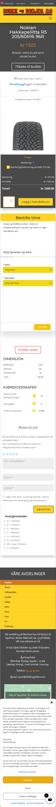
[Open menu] (50, 18)
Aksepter (28, 779)
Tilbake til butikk (28, 66)
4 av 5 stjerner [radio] (13, 454)
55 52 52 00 (32, 670)
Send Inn (43, 509)
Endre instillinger (28, 796)
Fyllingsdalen (10, 592)
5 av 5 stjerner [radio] (16, 454)
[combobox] (26, 270)
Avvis (28, 788)
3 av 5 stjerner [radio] (10, 454)
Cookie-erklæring (18, 803)
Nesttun (8, 582)
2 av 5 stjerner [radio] (7, 454)
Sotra (7, 606)
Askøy (7, 602)
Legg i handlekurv (36, 202)
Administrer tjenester (27, 771)
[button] (51, 702)
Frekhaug (9, 626)
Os (6, 621)
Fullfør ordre (28, 350)
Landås (8, 597)
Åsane (7, 587)
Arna (7, 611)
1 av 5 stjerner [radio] (3, 454)
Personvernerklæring (35, 803)
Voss (7, 616)
